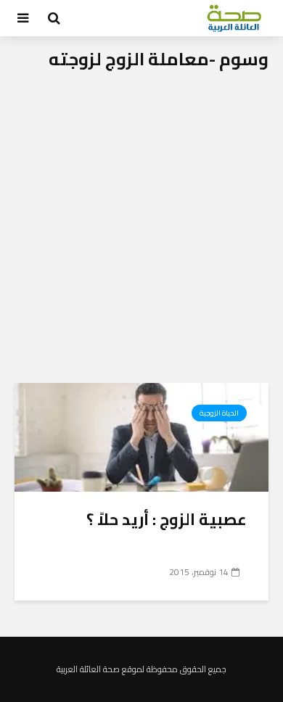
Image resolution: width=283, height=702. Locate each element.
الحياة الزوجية (219, 413)
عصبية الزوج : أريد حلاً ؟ (166, 519)
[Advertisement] (141, 234)
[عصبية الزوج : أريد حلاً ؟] (141, 436)
